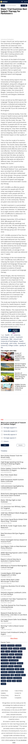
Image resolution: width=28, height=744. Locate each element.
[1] (18, 725)
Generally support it (10, 431)
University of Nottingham (9, 341)
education (20, 663)
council (10, 657)
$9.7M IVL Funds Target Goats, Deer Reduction (13, 527)
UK (12, 335)
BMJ (11, 339)
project (17, 669)
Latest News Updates (4, 692)
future (23, 675)
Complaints (18, 698)
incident (4, 683)
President (9, 678)
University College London (9, 345)
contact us (12, 740)
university (17, 335)
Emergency (4, 672)
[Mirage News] (4, 2)
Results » (21, 445)
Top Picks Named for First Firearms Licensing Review (13, 606)
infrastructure (5, 663)
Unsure (6, 441)
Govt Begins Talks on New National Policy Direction (13, 547)
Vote (5, 445)
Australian (16, 648)
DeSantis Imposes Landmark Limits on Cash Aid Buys (13, 593)
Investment (13, 663)
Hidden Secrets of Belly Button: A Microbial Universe (20, 387)
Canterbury (4, 339)
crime (22, 669)
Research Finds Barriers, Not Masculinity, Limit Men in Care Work (14, 614)
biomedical (21, 343)
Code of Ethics (19, 691)
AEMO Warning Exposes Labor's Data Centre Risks (14, 554)
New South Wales (14, 660)
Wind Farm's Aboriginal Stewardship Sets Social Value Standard (14, 494)
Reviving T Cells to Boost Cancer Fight (12, 627)
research (23, 648)
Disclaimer (4, 698)
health (7, 335)
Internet (19, 681)
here (19, 327)
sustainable (12, 672)
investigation (18, 666)
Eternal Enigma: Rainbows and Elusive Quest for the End (21, 366)
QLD (12, 675)
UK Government (5, 675)
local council (4, 660)
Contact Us (18, 693)
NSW (3, 651)
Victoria (8, 651)
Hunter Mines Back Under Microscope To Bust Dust (10, 580)
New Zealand (20, 672)
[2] (20, 725)
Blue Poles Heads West (9, 475)
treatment (19, 337)
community (4, 648)
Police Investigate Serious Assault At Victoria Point (14, 541)
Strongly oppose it (10, 438)
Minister (12, 654)
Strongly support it (10, 428)
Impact (9, 681)
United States (10, 669)
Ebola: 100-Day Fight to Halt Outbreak (11, 501)
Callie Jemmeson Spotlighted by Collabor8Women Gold (12, 487)
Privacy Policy (5, 695)
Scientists (17, 675)
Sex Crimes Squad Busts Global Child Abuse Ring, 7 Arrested (14, 520)
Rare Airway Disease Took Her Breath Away (11, 456)
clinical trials (17, 339)
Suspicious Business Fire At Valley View (13, 587)
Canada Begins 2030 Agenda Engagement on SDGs (11, 574)
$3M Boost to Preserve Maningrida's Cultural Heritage (14, 566)
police (10, 648)
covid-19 (19, 657)
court (14, 681)
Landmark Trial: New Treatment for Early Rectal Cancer (13, 600)
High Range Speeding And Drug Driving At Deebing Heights (12, 463)
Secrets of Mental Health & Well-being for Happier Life (21, 375)
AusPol (3, 669)
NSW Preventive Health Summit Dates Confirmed (12, 480)
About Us (17, 695)
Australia (4, 645)
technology (4, 337)
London (11, 337)
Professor (14, 651)
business (4, 657)
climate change (17, 678)
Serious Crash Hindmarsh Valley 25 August (13, 633)
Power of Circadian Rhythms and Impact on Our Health (20, 356)
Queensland (19, 654)
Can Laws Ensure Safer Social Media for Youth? (14, 620)
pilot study (13, 343)
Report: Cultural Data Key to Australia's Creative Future (11, 560)
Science (3, 5)
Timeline (4, 451)
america (4, 681)
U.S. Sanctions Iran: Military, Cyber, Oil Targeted (13, 507)
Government (11, 645)
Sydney (3, 678)
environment (5, 654)
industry (11, 666)
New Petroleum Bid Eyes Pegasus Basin (13, 534)
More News (14, 638)
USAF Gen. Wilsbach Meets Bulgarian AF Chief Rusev (14, 514)
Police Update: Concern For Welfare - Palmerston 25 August (14, 469)
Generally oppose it (10, 434)
